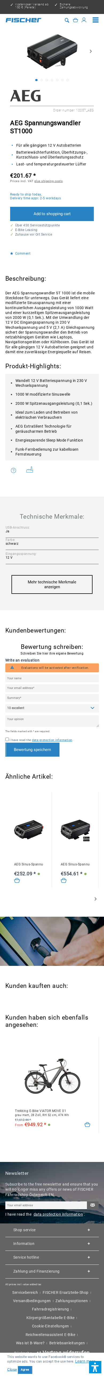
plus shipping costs (48, 181)
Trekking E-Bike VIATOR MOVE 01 (42, 1113)
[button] (95, 1367)
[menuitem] (96, 20)
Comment (22, 253)
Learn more (85, 1361)
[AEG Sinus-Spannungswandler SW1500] (75, 829)
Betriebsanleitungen (67, 1343)
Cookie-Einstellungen (50, 1326)
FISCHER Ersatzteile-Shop (66, 1292)
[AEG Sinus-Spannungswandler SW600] (28, 829)
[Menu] (96, 20)
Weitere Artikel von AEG (31, 470)
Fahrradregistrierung (50, 1309)
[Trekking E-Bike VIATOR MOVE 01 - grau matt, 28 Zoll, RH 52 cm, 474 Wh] (88, 1125)
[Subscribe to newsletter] (93, 1205)
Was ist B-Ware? (30, 1343)
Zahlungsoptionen (71, 1301)
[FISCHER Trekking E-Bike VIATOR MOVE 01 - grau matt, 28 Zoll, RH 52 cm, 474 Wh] (52, 1076)
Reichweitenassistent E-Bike (50, 1334)
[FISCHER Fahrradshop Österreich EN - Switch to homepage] (23, 20)
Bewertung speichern (32, 749)
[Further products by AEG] (25, 96)
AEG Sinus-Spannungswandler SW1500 (75, 864)
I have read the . (41, 740)
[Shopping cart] (75, 20)
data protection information (52, 740)
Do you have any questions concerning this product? (16, 470)
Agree (25, 1369)
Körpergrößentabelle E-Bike (50, 1318)
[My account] (84, 20)
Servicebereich (25, 1292)
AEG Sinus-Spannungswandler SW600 (28, 864)
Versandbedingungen (32, 1301)
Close (12, 1369)
